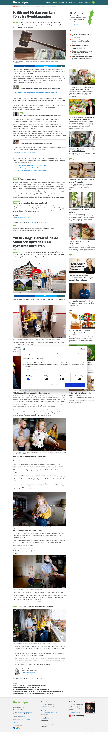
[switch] (46, 379)
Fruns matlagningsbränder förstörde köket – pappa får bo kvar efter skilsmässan (40, 88)
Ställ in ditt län (75, 24)
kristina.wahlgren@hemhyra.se (32, 672)
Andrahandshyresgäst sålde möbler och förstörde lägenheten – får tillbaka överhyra (41, 115)
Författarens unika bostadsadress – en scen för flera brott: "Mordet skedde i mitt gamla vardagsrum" (38, 691)
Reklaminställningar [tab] (62, 354)
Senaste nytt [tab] (81, 31)
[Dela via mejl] (61, 66)
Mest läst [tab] (72, 31)
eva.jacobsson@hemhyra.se (48, 706)
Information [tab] (46, 354)
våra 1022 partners (31, 361)
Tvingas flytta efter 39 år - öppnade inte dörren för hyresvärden (36, 143)
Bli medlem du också (74, 712)
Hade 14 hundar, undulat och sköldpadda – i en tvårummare (28, 230)
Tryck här (31, 222)
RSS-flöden (16, 722)
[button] (54, 2)
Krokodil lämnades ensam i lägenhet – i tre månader (26, 687)
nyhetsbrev (27, 719)
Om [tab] (79, 354)
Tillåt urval (54, 385)
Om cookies (91, 733)
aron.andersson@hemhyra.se (48, 724)
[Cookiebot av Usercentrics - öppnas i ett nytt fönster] (79, 349)
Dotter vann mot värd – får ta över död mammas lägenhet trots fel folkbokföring (33, 228)
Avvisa (33, 385)
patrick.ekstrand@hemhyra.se (22, 217)
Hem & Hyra (22, 716)
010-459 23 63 (28, 674)
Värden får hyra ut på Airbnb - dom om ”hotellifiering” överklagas (29, 685)
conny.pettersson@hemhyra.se (49, 712)
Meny (86, 2)
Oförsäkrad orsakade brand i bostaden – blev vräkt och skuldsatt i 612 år (31, 689)
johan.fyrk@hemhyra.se (47, 718)
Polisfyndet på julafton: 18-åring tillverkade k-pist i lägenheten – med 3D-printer (33, 693)
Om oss (86, 733)
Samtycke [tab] (29, 354)
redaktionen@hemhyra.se (25, 712)
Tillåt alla (75, 385)
